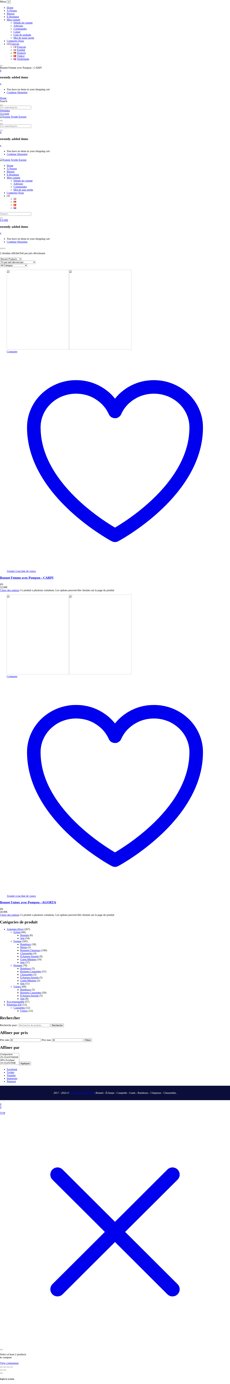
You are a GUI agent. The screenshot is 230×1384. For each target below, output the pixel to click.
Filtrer (88, 1040)
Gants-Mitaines (28, 959)
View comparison (9, 1363)
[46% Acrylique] (9, 1060)
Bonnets (24, 935)
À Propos (12, 10)
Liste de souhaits (22, 34)
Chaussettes (26, 953)
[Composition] (9, 1054)
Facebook (12, 1069)
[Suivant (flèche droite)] (4, 1370)
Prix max (46, 1040)
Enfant (17, 932)
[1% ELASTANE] (9, 1063)
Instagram (12, 1078)
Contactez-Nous (15, 40)
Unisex (17, 986)
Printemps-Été (14, 1004)
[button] (0, 70)
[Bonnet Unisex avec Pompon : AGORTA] (69, 673)
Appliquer (25, 1063)
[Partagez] (8, 1367)
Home (10, 7)
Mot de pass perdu (23, 189)
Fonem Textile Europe (82, 1092)
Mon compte (13, 19)
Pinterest (11, 1081)
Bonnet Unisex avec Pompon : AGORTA (28, 902)
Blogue (10, 13)
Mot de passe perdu (23, 37)
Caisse (16, 31)
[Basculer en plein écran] (4, 1367)
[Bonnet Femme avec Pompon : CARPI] (69, 348)
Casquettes (19, 1007)
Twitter (10, 1072)
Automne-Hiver (15, 929)
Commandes (20, 28)
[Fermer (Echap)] (11, 1367)
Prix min (4, 1040)
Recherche (57, 1025)
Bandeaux (25, 944)
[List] (4, 248)
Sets (22, 938)
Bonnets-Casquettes (30, 971)
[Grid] (1, 248)
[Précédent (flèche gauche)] (1, 1370)
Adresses (18, 25)
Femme (17, 941)
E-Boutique (13, 16)
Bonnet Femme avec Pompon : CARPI (26, 577)
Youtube (11, 1075)
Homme (17, 965)
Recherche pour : (9, 1025)
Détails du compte (23, 22)
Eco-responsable (15, 1001)
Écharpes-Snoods (29, 956)
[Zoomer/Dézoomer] (1, 1367)
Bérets (23, 947)
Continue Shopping (17, 92)
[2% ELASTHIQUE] (9, 1057)
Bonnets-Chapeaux (30, 950)
